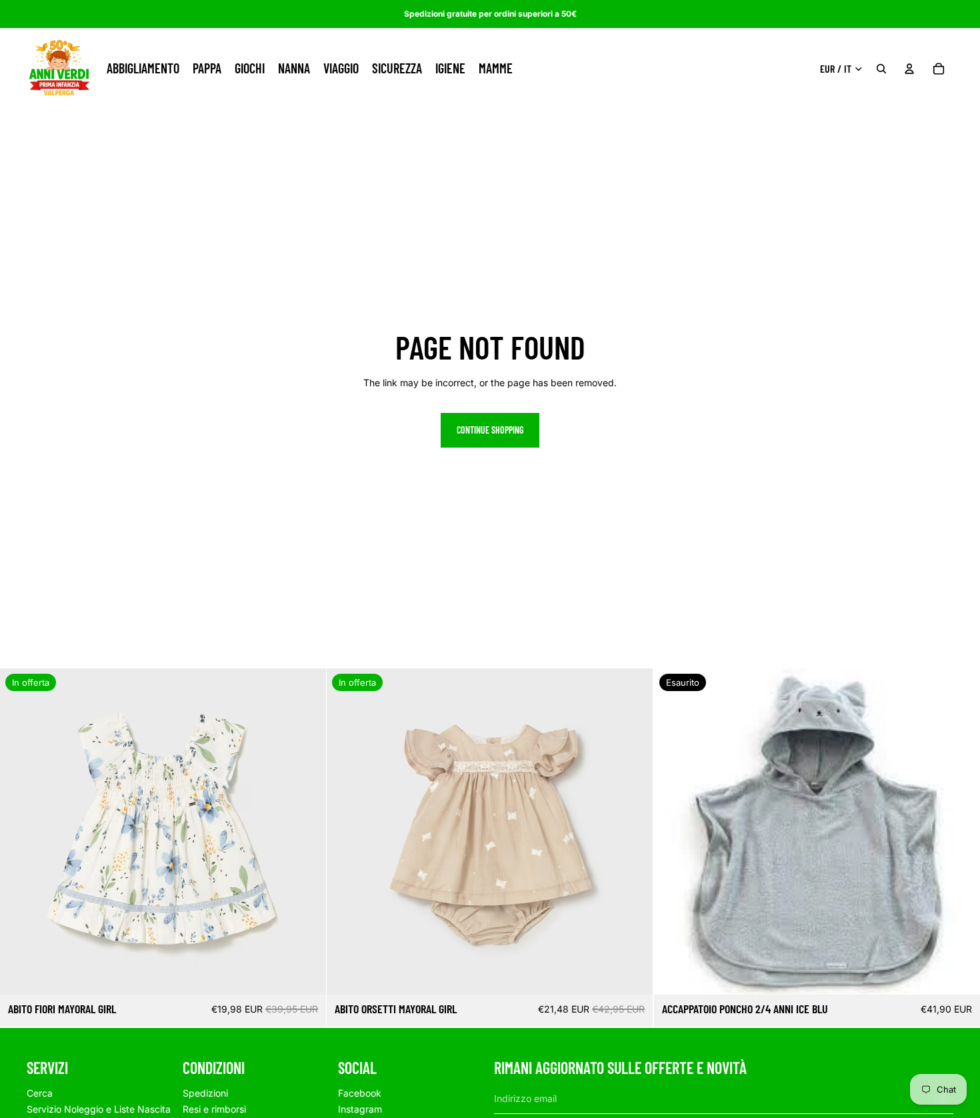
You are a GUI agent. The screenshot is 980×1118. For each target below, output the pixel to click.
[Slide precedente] (20, 832)
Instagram (360, 1109)
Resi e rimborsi (214, 1109)
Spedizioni (205, 1093)
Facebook (359, 1093)
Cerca (40, 1093)
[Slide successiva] (306, 832)
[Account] (909, 68)
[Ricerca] (881, 68)
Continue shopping (490, 430)
